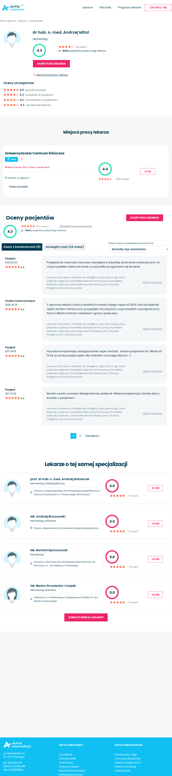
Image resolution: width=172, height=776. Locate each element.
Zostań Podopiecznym (128, 762)
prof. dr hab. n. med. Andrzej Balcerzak (59, 479)
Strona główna (8, 20)
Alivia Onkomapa (70, 745)
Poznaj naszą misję (126, 754)
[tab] (22, 247)
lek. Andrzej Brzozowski (47, 516)
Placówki (105, 7)
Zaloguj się (158, 7)
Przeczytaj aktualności (128, 758)
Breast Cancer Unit (16, 167)
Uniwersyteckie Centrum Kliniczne (34, 153)
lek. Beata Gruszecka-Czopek (53, 586)
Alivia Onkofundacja (128, 745)
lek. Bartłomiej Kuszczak (49, 550)
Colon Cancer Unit (39, 167)
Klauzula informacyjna (72, 770)
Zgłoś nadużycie (152, 282)
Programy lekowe (129, 7)
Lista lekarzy (66, 762)
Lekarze (87, 7)
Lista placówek (67, 758)
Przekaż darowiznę (125, 766)
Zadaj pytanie (123, 770)
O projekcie (65, 754)
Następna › (92, 436)
